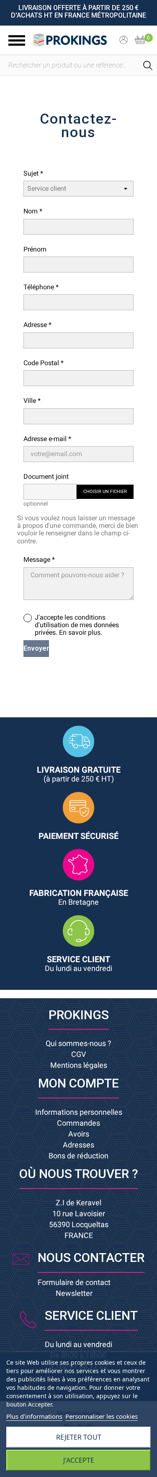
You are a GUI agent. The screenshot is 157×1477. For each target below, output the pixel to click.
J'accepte (78, 1460)
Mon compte (78, 1083)
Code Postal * (43, 363)
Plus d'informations (34, 1416)
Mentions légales (78, 1065)
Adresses (78, 1144)
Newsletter (74, 1293)
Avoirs (78, 1133)
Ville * (32, 401)
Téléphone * (41, 287)
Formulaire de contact (74, 1282)
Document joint (46, 476)
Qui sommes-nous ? (78, 1043)
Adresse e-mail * (47, 439)
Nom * (32, 211)
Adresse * (37, 325)
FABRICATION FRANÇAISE (78, 897)
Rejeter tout (78, 1437)
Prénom (34, 249)
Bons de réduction (78, 1155)
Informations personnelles (78, 1112)
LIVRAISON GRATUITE (79, 774)
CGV (78, 1054)
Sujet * (33, 173)
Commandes (78, 1123)
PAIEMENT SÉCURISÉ (78, 836)
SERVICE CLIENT (78, 963)
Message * (39, 559)
